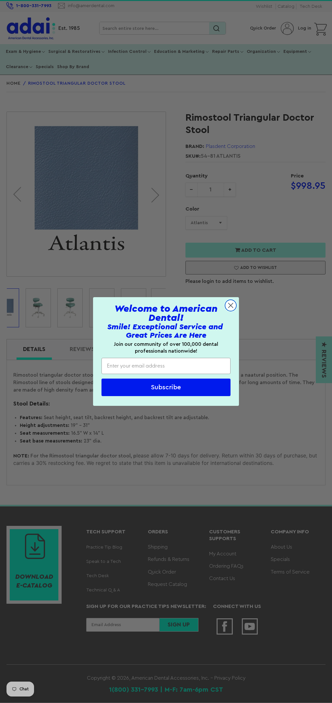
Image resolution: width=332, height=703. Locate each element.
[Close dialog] (230, 305)
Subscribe (166, 387)
